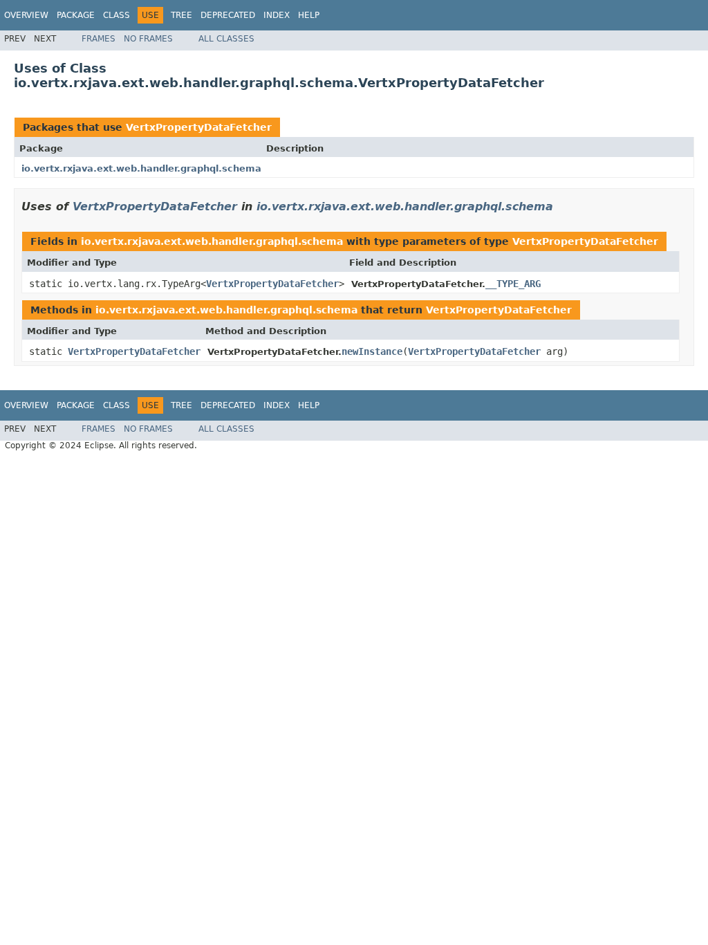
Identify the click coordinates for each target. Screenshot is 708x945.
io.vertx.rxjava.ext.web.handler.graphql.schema (141, 168)
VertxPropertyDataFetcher (199, 127)
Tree (181, 15)
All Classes (226, 39)
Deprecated (228, 15)
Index (276, 15)
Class (116, 15)
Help (308, 15)
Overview (26, 15)
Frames (98, 39)
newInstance (372, 351)
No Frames (148, 39)
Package (76, 15)
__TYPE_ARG (513, 283)
